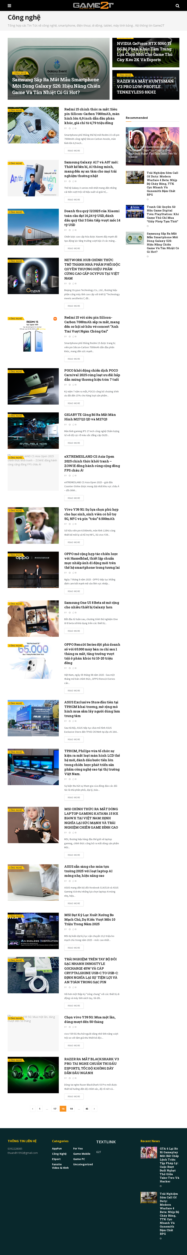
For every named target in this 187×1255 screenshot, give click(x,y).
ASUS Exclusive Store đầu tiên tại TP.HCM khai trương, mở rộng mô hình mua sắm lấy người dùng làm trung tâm (92, 709)
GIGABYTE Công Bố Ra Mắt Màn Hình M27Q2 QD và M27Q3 (90, 416)
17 (55, 1108)
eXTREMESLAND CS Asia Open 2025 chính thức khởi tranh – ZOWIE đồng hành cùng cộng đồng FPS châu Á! (92, 463)
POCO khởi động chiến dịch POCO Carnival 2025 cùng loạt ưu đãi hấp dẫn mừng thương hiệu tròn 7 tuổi (92, 375)
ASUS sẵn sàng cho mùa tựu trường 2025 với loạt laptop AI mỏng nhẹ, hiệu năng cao (88, 871)
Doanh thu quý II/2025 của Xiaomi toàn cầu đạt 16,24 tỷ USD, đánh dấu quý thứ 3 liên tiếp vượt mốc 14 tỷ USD (92, 218)
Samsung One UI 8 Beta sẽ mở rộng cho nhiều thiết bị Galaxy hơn (91, 604)
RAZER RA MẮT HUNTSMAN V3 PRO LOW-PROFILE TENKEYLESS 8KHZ (145, 86)
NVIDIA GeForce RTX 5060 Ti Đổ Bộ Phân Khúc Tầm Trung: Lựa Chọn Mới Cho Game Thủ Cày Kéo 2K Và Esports (145, 51)
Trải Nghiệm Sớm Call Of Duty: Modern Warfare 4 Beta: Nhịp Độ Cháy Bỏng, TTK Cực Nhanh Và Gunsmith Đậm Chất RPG (162, 183)
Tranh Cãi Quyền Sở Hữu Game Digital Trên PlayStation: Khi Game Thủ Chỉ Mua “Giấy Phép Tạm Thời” (163, 214)
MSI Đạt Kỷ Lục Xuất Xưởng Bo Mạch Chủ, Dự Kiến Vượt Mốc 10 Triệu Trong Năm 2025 (89, 919)
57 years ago (25, 99)
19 (71, 1108)
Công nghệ (20, 73)
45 (86, 1108)
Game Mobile (81, 1153)
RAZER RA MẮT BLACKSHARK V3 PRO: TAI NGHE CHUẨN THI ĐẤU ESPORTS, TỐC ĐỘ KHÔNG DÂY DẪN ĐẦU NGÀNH (91, 1066)
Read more (74, 150)
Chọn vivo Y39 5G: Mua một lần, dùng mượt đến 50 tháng (89, 1019)
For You (78, 1148)
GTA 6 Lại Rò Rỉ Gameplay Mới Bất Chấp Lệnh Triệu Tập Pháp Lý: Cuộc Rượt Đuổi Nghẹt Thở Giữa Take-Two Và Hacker (153, 152)
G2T (98, 1152)
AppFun (57, 1148)
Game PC (79, 1159)
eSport (56, 1159)
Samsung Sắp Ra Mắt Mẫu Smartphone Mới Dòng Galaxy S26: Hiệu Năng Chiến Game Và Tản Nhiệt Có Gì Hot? (56, 85)
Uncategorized (83, 1164)
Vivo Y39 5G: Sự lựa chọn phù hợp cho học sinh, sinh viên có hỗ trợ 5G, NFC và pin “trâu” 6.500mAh (91, 514)
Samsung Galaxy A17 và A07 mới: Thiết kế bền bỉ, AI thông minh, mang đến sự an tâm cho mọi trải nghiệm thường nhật (91, 169)
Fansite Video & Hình (60, 1166)
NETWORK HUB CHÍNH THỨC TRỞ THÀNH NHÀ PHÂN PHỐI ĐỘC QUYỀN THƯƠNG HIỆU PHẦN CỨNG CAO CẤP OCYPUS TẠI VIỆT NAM (92, 269)
